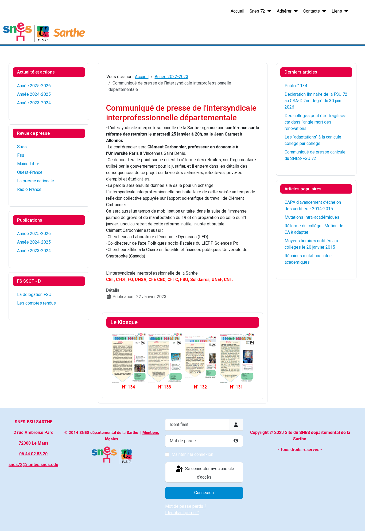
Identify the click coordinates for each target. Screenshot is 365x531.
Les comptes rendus (36, 303)
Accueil (237, 11)
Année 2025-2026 (34, 85)
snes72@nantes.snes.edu (33, 464)
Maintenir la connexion (192, 454)
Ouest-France (29, 172)
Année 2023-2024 (34, 102)
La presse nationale (35, 180)
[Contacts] (323, 11)
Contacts (311, 11)
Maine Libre (28, 163)
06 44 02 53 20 (33, 453)
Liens (337, 11)
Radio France (29, 189)
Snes (22, 146)
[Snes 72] (268, 11)
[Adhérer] (295, 11)
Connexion (204, 492)
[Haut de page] (356, 521)
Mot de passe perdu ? (185, 506)
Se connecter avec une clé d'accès (209, 473)
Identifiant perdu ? (182, 512)
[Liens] (345, 11)
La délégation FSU (34, 294)
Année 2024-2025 (34, 94)
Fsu (20, 155)
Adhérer (284, 11)
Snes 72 (257, 11)
